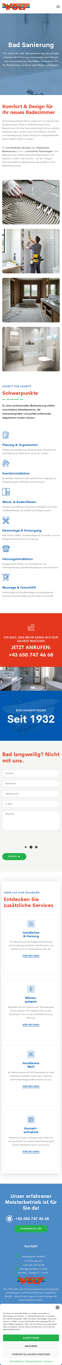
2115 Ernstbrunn (33, 1260)
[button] (57, 1307)
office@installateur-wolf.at (33, 1268)
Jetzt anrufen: (31, 647)
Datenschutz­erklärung (34, 1361)
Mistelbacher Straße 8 (33, 1256)
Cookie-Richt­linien (16, 1361)
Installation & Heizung (31, 934)
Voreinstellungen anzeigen (31, 1354)
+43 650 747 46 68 (31, 655)
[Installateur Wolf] (16, 6)
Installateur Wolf (31, 1065)
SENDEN (12, 856)
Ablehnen (31, 1346)
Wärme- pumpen (31, 999)
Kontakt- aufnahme (30, 1130)
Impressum (48, 1361)
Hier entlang (31, 955)
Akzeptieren (31, 1337)
